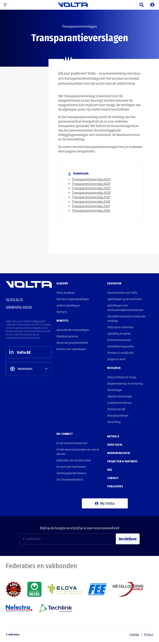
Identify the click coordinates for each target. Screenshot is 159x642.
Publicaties (23, 15)
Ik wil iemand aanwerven (71, 443)
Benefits (62, 320)
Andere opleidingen (68, 305)
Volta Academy (65, 292)
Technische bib (116, 409)
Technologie (114, 390)
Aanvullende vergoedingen (72, 330)
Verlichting (114, 422)
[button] (7, 5)
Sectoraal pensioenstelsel (72, 342)
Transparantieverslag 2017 (91, 206)
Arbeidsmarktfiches (119, 403)
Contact (112, 478)
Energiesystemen (117, 415)
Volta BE (24, 352)
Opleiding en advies (119, 333)
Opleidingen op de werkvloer (124, 299)
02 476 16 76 (14, 299)
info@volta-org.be (19, 307)
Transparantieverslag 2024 (91, 179)
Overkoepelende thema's (71, 473)
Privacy (148, 634)
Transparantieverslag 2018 (91, 202)
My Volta (107, 503)
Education (114, 283)
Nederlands (25, 369)
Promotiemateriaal (119, 340)
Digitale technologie (119, 396)
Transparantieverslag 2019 (91, 197)
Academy (62, 283)
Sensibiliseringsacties (120, 346)
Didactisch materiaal (120, 327)
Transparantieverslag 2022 (91, 188)
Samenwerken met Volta (122, 292)
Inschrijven (128, 539)
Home (9, 15)
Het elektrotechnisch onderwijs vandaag (126, 319)
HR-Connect (64, 434)
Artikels (113, 436)
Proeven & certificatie (120, 353)
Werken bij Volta (118, 453)
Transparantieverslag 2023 (91, 184)
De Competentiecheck (69, 479)
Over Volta (114, 444)
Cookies (134, 634)
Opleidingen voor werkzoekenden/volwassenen (125, 308)
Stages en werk (116, 359)
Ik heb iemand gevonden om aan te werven (77, 452)
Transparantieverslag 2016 (91, 210)
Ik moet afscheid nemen (71, 467)
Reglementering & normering (125, 383)
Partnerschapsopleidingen (72, 299)
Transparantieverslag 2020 (91, 193)
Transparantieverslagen (46, 15)
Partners (61, 312)
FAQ (109, 469)
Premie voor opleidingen (71, 349)
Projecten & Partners (122, 461)
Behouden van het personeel (73, 460)
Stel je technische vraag (121, 377)
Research (113, 368)
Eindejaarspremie (67, 336)
